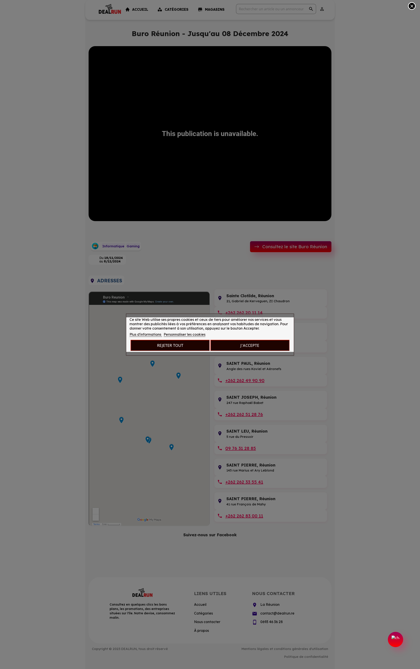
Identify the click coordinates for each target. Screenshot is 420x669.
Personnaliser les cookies (184, 334)
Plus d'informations (146, 334)
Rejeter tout (170, 345)
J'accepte (249, 345)
